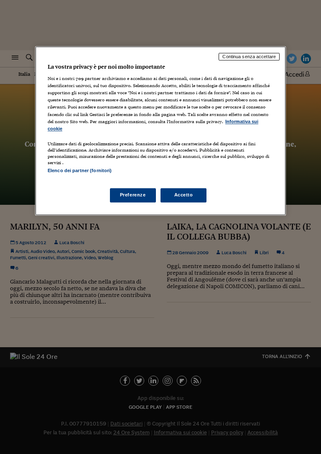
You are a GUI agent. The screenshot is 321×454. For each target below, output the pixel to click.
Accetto (183, 194)
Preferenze (133, 194)
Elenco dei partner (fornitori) (80, 170)
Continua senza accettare (249, 56)
